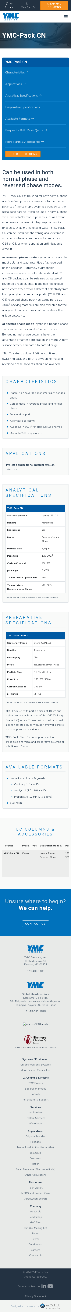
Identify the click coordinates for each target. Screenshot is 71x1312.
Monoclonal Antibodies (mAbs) (35, 1147)
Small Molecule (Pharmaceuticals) (35, 1169)
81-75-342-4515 (36, 1011)
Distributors (35, 1244)
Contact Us (35, 924)
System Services (35, 1118)
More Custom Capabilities (35, 1070)
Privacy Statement (35, 1296)
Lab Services (35, 1112)
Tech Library (35, 1188)
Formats (35, 1094)
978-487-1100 (35, 971)
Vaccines (35, 1158)
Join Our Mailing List (35, 1228)
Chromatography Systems (35, 1064)
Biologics (35, 1153)
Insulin (35, 1164)
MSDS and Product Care (35, 1193)
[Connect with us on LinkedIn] (44, 1287)
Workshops (35, 1123)
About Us (35, 1211)
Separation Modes (35, 1088)
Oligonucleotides (36, 1136)
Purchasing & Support (35, 1099)
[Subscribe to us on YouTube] (50, 1287)
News (35, 1233)
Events (36, 1239)
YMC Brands (35, 1083)
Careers (35, 1250)
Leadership (35, 1217)
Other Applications (35, 1175)
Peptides (35, 1142)
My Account (9, 5)
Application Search (35, 1198)
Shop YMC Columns (54, 5)
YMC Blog (35, 1222)
